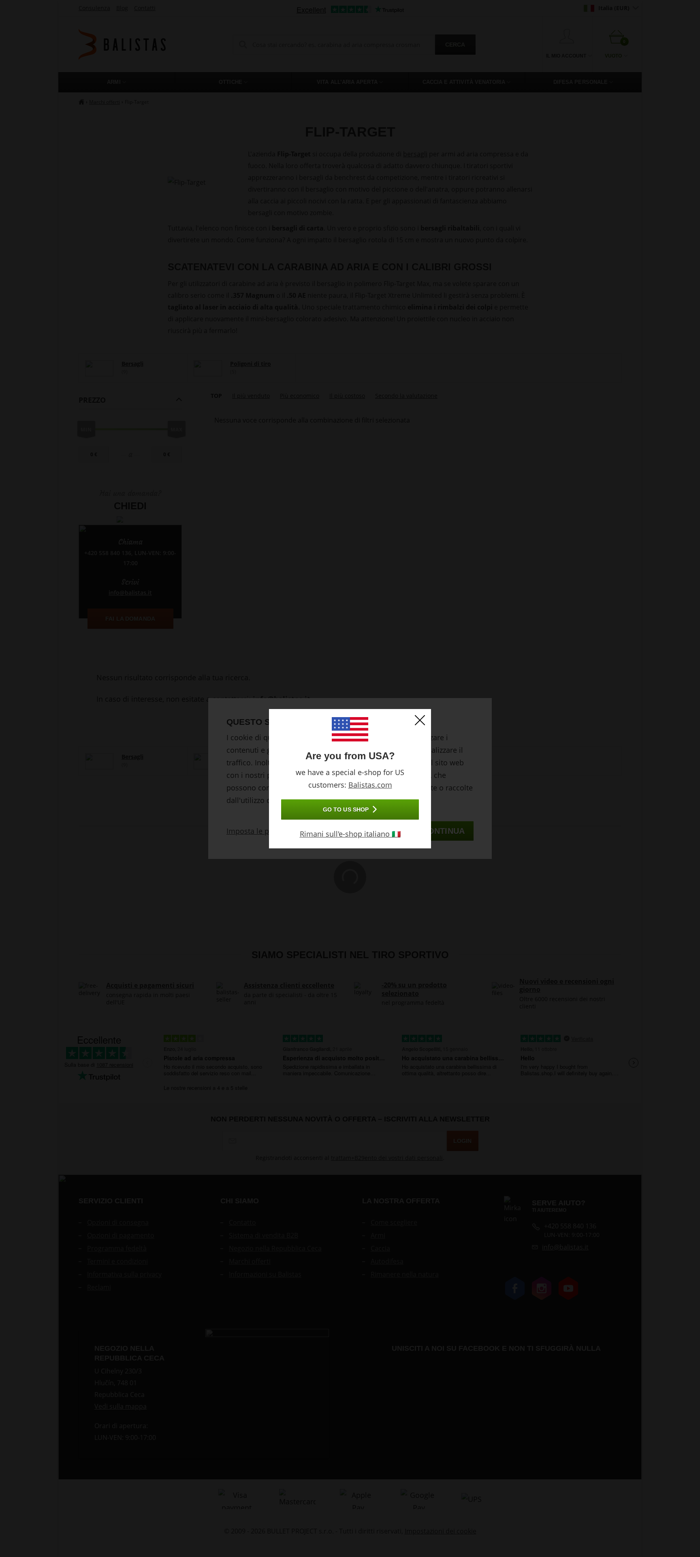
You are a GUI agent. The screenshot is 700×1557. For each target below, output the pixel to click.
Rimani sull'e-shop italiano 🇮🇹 (350, 834)
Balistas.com (370, 785)
